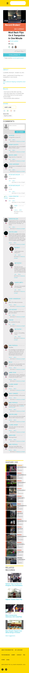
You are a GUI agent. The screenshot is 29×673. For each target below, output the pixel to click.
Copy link (8, 107)
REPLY (13, 139)
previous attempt (21, 141)
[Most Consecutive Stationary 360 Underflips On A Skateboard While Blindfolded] (14, 609)
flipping (14, 81)
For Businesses (6, 654)
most (4, 81)
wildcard (8, 81)
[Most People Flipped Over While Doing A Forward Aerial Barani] (14, 624)
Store (3, 659)
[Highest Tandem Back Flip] (14, 593)
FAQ (24, 654)
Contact (19, 654)
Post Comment (19, 131)
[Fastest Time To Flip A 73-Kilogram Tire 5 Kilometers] (14, 577)
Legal (8, 659)
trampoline (19, 81)
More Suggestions (10, 636)
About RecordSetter (7, 650)
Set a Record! (19, 650)
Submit (13, 654)
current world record (18, 58)
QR (14, 110)
